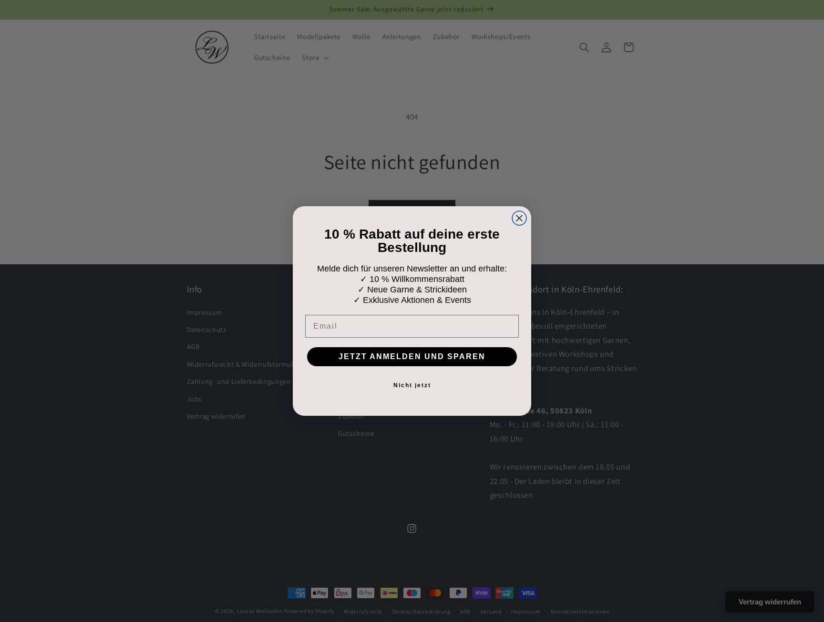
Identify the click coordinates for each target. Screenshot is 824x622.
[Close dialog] (519, 218)
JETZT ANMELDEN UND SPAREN (412, 356)
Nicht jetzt (412, 385)
